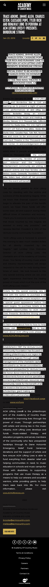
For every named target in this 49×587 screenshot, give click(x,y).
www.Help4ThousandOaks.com (23, 317)
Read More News (9, 531)
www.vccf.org (23, 328)
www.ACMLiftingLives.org (16, 335)
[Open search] (5, 5)
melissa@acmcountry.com (16, 524)
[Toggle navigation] (44, 5)
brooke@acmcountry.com (16, 520)
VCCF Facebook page (34, 398)
